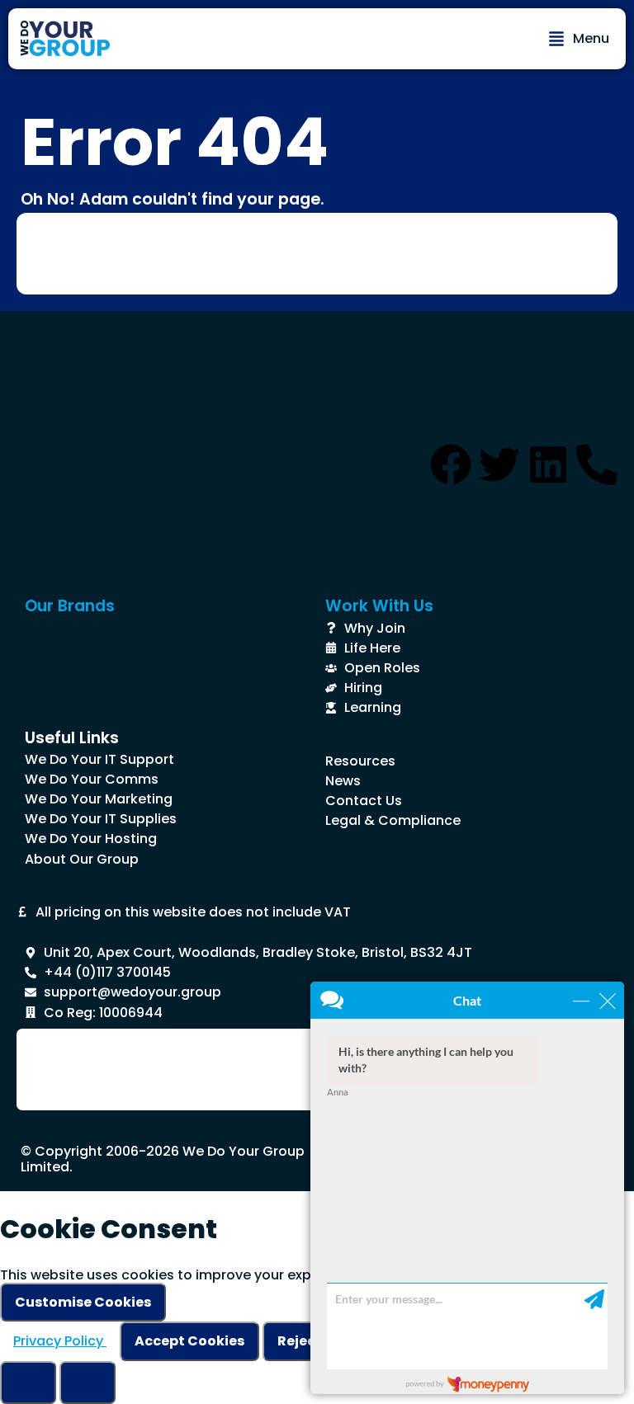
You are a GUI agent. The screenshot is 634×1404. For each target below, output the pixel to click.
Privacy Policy (59, 1340)
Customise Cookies (83, 1302)
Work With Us (379, 606)
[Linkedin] (548, 464)
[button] (578, 38)
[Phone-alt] (596, 464)
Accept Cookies (189, 1340)
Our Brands (70, 606)
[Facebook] (450, 464)
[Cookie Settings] (28, 1382)
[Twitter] (499, 464)
